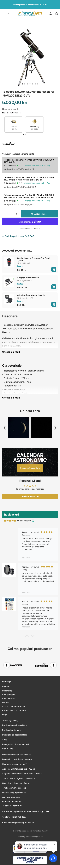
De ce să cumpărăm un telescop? (17, 759)
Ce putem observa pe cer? (14, 764)
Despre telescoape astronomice (16, 754)
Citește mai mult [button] (11, 351)
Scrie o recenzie (30, 496)
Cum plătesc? (8, 698)
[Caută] (9, 14)
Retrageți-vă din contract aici (15, 744)
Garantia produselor (11, 797)
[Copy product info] (33, 169)
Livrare (5, 702)
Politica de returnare (11, 730)
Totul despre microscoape (14, 788)
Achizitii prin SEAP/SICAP (14, 706)
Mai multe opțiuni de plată (30, 228)
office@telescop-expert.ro (21, 822)
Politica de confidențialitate (14, 725)
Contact (5, 686)
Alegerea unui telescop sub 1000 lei (18, 769)
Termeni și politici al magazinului (30, 836)
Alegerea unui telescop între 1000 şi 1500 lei (22, 773)
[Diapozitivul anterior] (3, 5)
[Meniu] (3, 13)
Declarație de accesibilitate (14, 735)
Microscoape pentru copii (14, 792)
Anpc (4, 739)
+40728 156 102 (17, 817)
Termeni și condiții (10, 720)
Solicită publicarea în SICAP (18, 236)
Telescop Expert (25, 831)
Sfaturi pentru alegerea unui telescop (19, 778)
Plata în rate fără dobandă (14, 710)
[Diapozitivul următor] (57, 5)
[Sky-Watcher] (8, 144)
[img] (10, 520)
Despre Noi (7, 691)
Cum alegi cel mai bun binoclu (15, 783)
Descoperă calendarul (30, 468)
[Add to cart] (53, 269)
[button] (27, 636)
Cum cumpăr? (8, 694)
